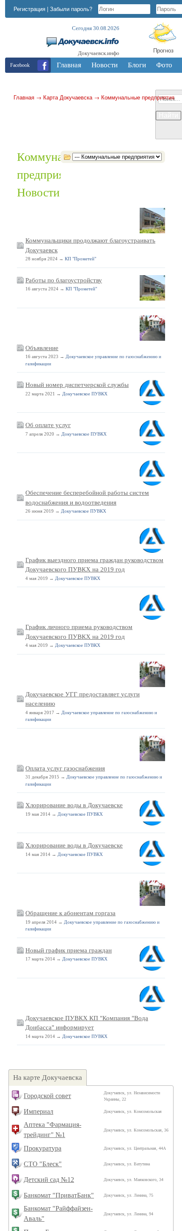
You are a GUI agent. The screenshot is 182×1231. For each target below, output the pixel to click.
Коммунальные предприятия (137, 97)
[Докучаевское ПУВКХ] (152, 403)
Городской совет (47, 1095)
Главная (24, 97)
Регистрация (29, 9)
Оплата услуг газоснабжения (65, 768)
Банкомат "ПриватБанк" (59, 1195)
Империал (38, 1111)
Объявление (41, 348)
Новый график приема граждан (68, 950)
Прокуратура (42, 1148)
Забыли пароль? (71, 9)
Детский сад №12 (49, 1179)
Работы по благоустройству (63, 280)
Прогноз (163, 50)
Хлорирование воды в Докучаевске (74, 805)
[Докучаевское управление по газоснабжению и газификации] (152, 339)
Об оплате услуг (48, 425)
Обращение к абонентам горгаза (70, 913)
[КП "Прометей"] (152, 232)
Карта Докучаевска (67, 97)
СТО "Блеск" (43, 1164)
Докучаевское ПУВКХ (85, 393)
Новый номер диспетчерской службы (77, 384)
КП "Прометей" (80, 258)
